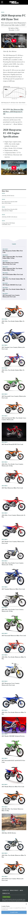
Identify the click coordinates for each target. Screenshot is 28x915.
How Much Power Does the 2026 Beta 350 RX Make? (9, 202)
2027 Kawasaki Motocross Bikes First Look (14, 635)
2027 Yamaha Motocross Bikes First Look (13, 589)
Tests (2, 12)
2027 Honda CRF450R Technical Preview (13, 736)
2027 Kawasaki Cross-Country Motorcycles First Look (11, 295)
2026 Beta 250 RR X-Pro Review (9, 217)
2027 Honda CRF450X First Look (12, 285)
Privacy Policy (14, 890)
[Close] (26, 904)
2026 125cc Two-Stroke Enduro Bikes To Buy (14, 279)
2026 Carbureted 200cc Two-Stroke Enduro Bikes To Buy (12, 257)
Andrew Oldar (14, 28)
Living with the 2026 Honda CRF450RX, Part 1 (8, 223)
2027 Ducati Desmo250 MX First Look (12, 444)
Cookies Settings (6, 896)
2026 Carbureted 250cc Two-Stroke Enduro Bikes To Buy (12, 269)
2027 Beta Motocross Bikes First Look (12, 488)
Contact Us (5, 890)
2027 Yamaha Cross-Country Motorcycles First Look (11, 263)
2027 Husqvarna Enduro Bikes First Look (13, 251)
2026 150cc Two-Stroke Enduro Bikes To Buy (14, 290)
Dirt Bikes (5, 249)
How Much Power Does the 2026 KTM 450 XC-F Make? (9, 210)
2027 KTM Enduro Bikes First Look (13, 274)
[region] (14, 908)
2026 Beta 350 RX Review (8, 195)
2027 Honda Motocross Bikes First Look (13, 786)
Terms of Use (6, 893)
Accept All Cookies (14, 912)
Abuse (21, 890)
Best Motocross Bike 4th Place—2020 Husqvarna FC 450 (13, 111)
